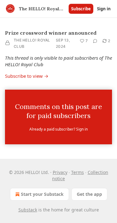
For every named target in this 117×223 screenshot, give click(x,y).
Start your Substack (42, 194)
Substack (27, 210)
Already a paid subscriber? (58, 129)
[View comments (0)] (95, 41)
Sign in (104, 9)
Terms (77, 172)
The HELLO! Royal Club (32, 43)
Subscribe (81, 9)
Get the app (89, 194)
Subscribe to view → (26, 76)
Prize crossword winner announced (50, 33)
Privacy (60, 172)
